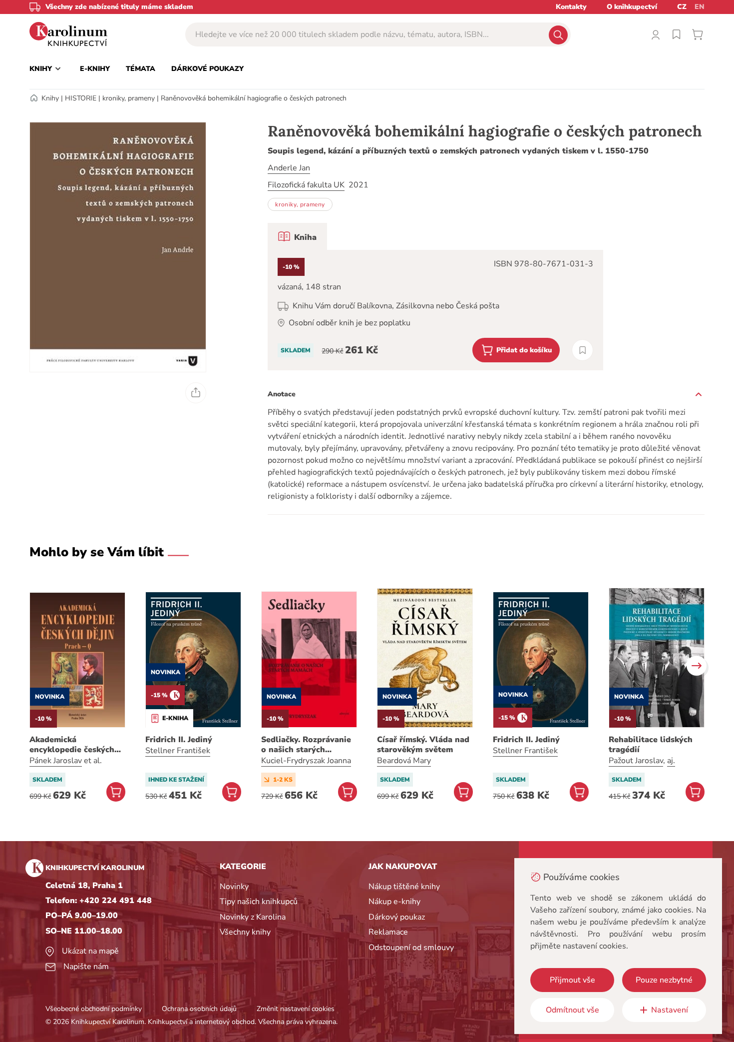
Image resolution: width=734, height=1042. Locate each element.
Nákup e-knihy (394, 901)
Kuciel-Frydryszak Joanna (306, 760)
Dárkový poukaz (396, 917)
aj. (671, 760)
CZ (682, 6)
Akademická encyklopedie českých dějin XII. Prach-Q (71, 745)
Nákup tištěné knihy (404, 886)
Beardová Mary (404, 760)
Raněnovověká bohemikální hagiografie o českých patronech (254, 98)
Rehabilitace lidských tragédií (651, 745)
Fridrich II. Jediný (178, 740)
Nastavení (669, 1010)
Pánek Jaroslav (55, 760)
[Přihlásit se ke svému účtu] (656, 34)
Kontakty (571, 6)
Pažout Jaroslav (636, 760)
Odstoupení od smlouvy (411, 947)
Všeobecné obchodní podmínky (93, 1009)
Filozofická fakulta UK (306, 184)
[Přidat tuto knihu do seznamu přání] (582, 350)
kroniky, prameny (128, 98)
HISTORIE (80, 98)
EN (700, 6)
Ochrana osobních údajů (199, 1009)
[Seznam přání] (677, 34)
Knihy (50, 98)
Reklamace (388, 932)
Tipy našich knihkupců (259, 901)
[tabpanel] (435, 310)
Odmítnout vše (572, 1010)
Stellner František (177, 750)
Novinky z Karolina (253, 917)
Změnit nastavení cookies (296, 1009)
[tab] (297, 236)
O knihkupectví (632, 6)
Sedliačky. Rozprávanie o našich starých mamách (306, 745)
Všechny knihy (245, 932)
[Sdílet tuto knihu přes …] (195, 392)
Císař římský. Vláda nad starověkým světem (423, 745)
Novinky (234, 886)
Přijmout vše (572, 980)
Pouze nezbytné (664, 980)
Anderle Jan (289, 167)
